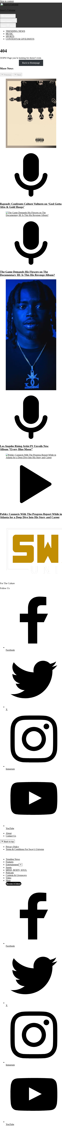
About (9, 833)
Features (9, 862)
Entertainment (12, 864)
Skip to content (7, 1)
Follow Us (8, 16)
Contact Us (11, 836)
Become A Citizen (13, 884)
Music (9, 33)
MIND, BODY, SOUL (16, 870)
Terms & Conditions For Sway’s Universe (25, 849)
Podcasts (10, 872)
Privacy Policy (12, 846)
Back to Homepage (31, 63)
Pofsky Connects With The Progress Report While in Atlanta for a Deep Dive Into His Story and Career (31, 516)
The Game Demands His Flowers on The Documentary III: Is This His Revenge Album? (27, 273)
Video (8, 878)
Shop (8, 880)
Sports (10, 36)
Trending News (15, 31)
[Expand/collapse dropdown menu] (20, 864)
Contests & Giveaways (20, 39)
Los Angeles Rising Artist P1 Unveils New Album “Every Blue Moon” (24, 448)
